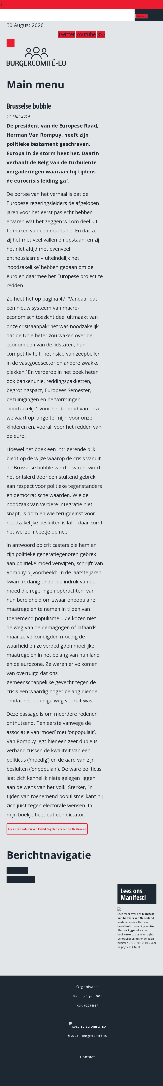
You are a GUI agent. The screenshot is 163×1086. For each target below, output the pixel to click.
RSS (101, 34)
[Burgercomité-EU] (36, 65)
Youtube (86, 34)
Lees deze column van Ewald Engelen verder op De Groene (47, 829)
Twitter (66, 34)
